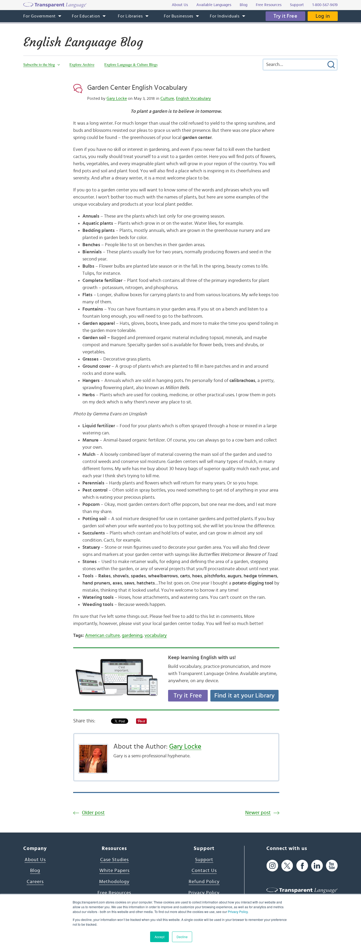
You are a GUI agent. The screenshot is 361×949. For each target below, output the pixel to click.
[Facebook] (302, 866)
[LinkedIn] (317, 866)
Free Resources (114, 892)
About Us (35, 859)
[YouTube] (332, 866)
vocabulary (156, 635)
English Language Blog (83, 42)
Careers (35, 881)
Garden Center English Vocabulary (137, 87)
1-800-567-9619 (325, 5)
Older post (93, 812)
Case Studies (114, 859)
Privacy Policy (238, 911)
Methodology (114, 881)
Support (204, 859)
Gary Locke (117, 98)
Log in (323, 16)
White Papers (114, 870)
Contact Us (204, 870)
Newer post (258, 812)
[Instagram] (272, 866)
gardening (132, 635)
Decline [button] (182, 936)
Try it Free (285, 16)
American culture (102, 635)
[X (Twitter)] (287, 866)
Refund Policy (204, 881)
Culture (167, 98)
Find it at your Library (244, 695)
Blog (35, 870)
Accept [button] (159, 936)
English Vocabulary (193, 98)
